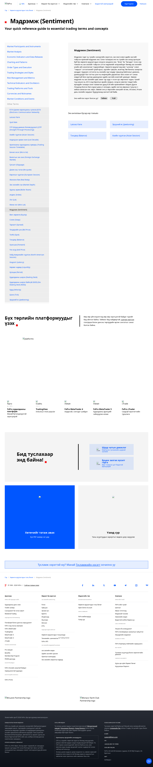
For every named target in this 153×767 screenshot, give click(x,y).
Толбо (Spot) (14, 235)
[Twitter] (104, 585)
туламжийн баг (115, 728)
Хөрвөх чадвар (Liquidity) (20, 267)
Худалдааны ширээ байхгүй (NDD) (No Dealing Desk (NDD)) (25, 283)
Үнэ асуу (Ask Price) (17, 250)
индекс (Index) (15, 195)
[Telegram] (125, 585)
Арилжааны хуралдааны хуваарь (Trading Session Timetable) (27, 146)
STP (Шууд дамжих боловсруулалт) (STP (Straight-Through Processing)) (25, 128)
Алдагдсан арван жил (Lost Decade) (24, 140)
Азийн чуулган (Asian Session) (22, 135)
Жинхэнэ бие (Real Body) (20, 180)
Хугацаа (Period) (16, 272)
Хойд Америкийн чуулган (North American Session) (27, 256)
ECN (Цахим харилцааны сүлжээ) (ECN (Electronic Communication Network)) (25, 111)
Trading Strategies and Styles (20, 72)
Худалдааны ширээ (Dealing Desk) (23, 277)
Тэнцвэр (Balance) (17, 240)
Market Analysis (14, 51)
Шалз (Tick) (14, 295)
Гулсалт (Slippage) (17, 165)
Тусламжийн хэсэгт (88, 564)
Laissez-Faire (15, 117)
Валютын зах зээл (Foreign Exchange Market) (25, 158)
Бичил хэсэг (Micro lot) (19, 152)
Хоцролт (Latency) (17, 262)
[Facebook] (82, 585)
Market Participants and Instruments (24, 46)
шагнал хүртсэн (127, 319)
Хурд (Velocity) (15, 290)
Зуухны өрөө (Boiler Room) (20, 190)
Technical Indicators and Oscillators (23, 83)
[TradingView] (147, 585)
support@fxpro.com (110, 737)
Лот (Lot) (13, 200)
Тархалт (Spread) (16, 225)
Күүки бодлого (80, 728)
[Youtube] (115, 585)
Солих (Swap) (15, 220)
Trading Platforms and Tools (20, 88)
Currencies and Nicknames (19, 93)
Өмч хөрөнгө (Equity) (18, 215)
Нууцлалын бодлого (67, 728)
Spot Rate (13, 122)
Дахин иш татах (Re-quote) (20, 170)
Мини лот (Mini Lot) (17, 205)
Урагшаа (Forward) (17, 245)
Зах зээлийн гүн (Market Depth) (22, 185)
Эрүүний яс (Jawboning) (19, 300)
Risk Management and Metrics (21, 78)
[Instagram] (136, 585)
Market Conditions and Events (20, 98)
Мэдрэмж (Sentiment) (18, 210)
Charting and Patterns (17, 62)
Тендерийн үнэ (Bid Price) (20, 230)
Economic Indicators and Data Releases (25, 57)
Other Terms (13, 104)
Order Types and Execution (19, 67)
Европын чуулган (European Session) (25, 175)
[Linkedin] (93, 585)
